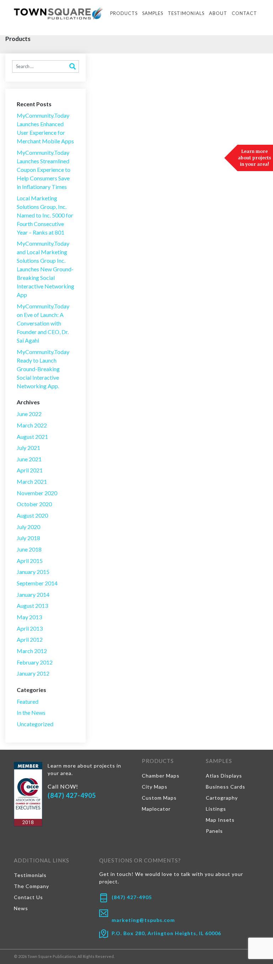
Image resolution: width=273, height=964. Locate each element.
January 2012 (33, 673)
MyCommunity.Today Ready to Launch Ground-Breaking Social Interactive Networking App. (43, 368)
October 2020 (34, 504)
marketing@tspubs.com (143, 920)
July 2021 (28, 447)
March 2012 (32, 650)
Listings (216, 809)
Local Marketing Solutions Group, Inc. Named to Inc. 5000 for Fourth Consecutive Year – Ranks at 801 (45, 215)
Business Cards (225, 787)
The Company (31, 886)
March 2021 (32, 481)
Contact (244, 13)
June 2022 (29, 413)
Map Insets (220, 820)
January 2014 (33, 594)
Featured (27, 701)
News (21, 908)
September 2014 (37, 583)
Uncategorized (35, 724)
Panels (214, 831)
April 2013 (30, 628)
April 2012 (30, 639)
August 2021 (32, 436)
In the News (31, 712)
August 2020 (32, 515)
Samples (152, 13)
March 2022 (32, 425)
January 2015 (33, 571)
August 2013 (32, 605)
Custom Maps (159, 798)
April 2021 (30, 470)
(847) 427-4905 (72, 795)
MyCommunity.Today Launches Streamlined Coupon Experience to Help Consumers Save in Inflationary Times (43, 169)
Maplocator (156, 809)
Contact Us (28, 897)
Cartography (222, 798)
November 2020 (37, 492)
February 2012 (35, 662)
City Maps (154, 787)
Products (124, 13)
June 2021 (29, 459)
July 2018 (28, 537)
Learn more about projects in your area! (254, 158)
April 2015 (30, 560)
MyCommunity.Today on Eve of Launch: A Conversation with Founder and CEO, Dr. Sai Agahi (43, 323)
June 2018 (29, 549)
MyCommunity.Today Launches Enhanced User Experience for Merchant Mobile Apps (45, 128)
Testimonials (186, 13)
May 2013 (29, 617)
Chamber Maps (161, 776)
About (218, 13)
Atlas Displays (224, 776)
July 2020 (28, 526)
